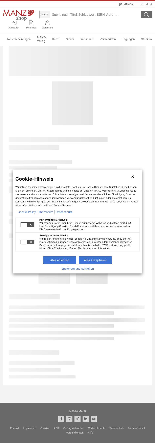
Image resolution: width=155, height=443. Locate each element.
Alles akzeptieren (95, 260)
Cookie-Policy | (28, 212)
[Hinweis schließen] (132, 176)
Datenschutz (64, 212)
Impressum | (47, 212)
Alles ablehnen (59, 260)
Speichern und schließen (77, 268)
